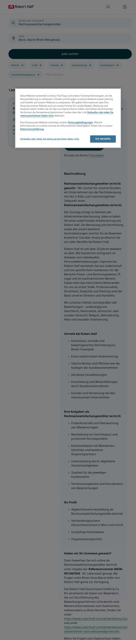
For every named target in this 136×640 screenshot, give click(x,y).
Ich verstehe (102, 139)
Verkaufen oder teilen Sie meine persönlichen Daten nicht (49, 139)
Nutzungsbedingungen (80, 122)
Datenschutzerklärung (32, 129)
